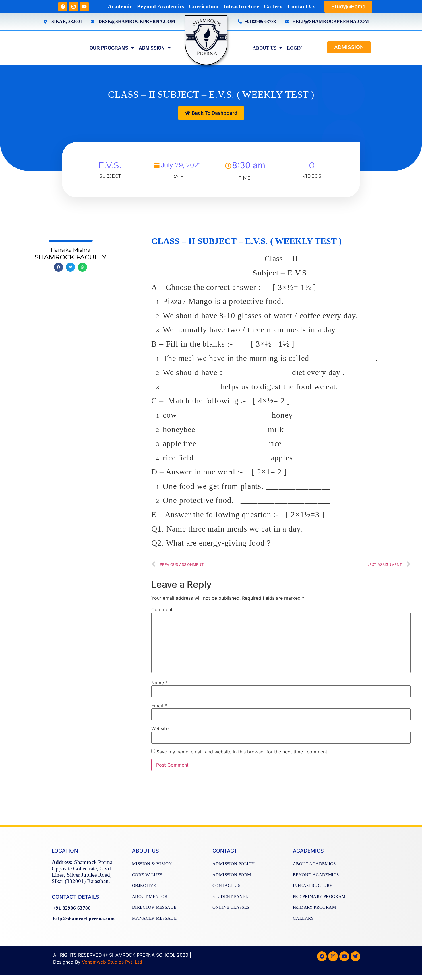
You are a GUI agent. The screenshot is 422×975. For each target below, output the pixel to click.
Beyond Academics (160, 6)
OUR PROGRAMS (109, 48)
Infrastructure (241, 6)
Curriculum (204, 6)
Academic (120, 6)
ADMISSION (152, 48)
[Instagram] (73, 6)
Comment (162, 609)
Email (159, 705)
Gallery (273, 6)
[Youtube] (84, 6)
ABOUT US (264, 48)
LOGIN (294, 48)
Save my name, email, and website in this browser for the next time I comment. (242, 751)
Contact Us (301, 6)
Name (159, 682)
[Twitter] (355, 956)
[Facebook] (62, 6)
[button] (348, 7)
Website (160, 728)
